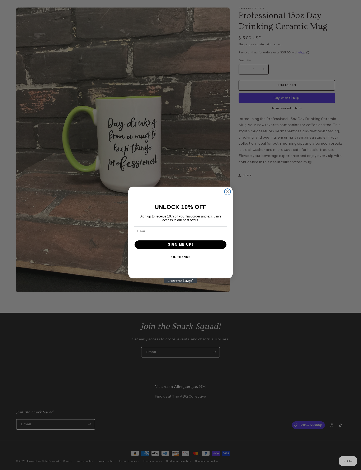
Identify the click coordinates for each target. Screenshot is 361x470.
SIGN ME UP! (180, 244)
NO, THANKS (181, 257)
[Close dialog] (227, 192)
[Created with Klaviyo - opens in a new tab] (180, 280)
